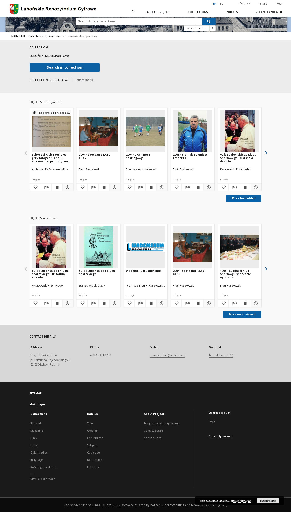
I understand (268, 501)
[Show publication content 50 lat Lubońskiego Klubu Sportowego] (104, 303)
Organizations (54, 36)
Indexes (232, 12)
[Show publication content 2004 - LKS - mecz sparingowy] (151, 187)
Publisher (93, 467)
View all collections (42, 479)
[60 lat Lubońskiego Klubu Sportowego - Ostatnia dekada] (239, 131)
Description (94, 460)
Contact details (154, 431)
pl (221, 3)
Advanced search (196, 28)
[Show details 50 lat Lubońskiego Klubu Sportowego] (114, 303)
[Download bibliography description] (45, 187)
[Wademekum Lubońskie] (145, 247)
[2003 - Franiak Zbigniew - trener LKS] (192, 131)
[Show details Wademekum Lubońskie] (161, 303)
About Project (158, 12)
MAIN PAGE (18, 36)
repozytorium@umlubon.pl (167, 355)
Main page (37, 404)
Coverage (93, 452)
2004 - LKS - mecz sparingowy (138, 156)
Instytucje (36, 460)
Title (90, 423)
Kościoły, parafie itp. (43, 467)
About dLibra (152, 438)
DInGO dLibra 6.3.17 (106, 505)
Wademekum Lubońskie (143, 271)
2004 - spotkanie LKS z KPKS (94, 156)
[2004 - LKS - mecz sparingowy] (145, 131)
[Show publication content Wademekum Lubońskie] (151, 303)
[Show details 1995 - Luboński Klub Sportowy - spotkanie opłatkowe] (255, 303)
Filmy (33, 438)
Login (279, 3)
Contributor (95, 438)
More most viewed (242, 314)
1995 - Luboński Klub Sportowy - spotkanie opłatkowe (235, 274)
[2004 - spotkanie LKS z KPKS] (98, 131)
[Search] (209, 21)
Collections (198, 12)
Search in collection (64, 67)
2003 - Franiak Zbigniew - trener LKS (191, 156)
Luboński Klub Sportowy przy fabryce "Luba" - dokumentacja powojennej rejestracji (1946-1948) (51, 158)
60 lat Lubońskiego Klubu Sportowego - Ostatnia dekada (238, 158)
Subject (92, 445)
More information (241, 500)
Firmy (34, 445)
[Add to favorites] (35, 187)
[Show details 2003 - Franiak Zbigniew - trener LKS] (208, 187)
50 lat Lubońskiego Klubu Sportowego (97, 272)
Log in (213, 421)
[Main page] (133, 12)
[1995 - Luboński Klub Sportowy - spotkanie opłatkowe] (239, 247)
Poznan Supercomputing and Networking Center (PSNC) (188, 505)
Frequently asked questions (162, 423)
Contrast (245, 3)
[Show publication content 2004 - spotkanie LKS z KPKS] (104, 187)
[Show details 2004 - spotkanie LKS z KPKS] (114, 187)
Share (263, 3)
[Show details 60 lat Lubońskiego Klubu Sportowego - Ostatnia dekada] (255, 187)
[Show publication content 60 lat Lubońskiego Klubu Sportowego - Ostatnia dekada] (245, 187)
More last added (244, 198)
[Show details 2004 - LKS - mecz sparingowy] (161, 187)
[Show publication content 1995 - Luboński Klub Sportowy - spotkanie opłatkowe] (245, 303)
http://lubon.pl (219, 355)
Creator (92, 431)
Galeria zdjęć (39, 452)
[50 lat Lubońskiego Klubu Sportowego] (98, 247)
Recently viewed (269, 12)
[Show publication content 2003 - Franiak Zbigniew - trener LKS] (198, 187)
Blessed (35, 423)
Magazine (36, 431)
